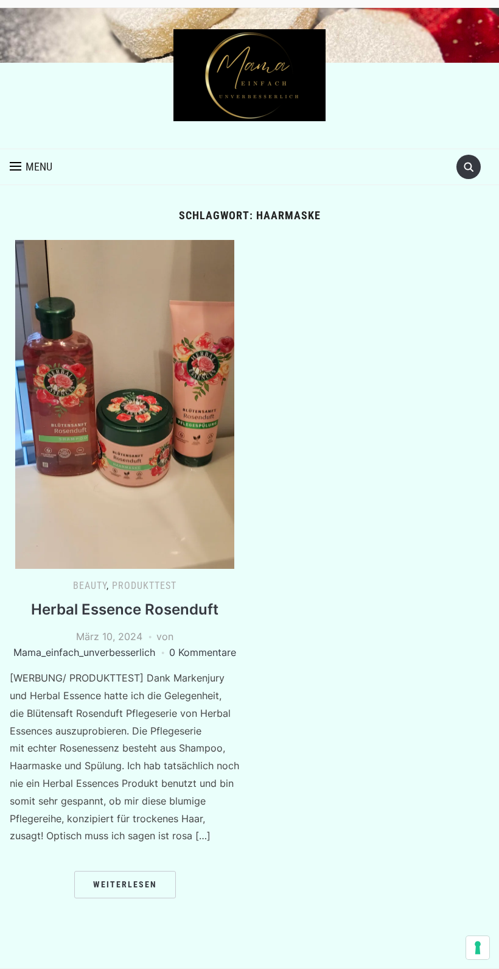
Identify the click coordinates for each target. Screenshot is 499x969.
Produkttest (144, 585)
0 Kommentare (202, 652)
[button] (31, 167)
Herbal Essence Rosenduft (124, 609)
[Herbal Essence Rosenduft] (124, 403)
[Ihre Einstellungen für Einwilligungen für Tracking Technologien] (477, 947)
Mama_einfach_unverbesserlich (84, 652)
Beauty (89, 585)
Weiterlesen (125, 884)
